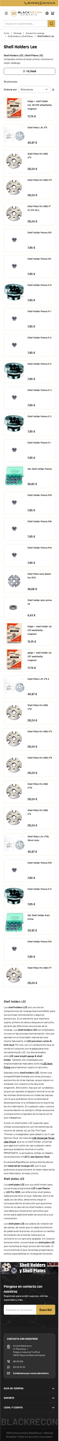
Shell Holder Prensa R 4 (40, 390)
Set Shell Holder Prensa (40, 469)
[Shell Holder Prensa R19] (14, 502)
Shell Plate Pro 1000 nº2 (40, 180)
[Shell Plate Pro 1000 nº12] (14, 712)
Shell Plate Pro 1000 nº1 (39, 968)
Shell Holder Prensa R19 (40, 495)
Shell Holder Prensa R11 (39, 259)
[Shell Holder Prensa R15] (14, 948)
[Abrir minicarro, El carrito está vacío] (52, 13)
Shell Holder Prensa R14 (40, 547)
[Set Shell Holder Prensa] (14, 476)
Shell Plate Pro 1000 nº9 (40, 757)
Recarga (17, 33)
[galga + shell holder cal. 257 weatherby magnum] (14, 659)
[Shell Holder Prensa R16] (14, 528)
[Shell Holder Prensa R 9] (14, 896)
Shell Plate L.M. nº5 (37, 127)
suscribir (45, 1310)
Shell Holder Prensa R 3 (39, 416)
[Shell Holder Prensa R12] (14, 239)
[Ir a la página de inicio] (26, 13)
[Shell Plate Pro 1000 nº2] (14, 187)
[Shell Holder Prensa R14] (14, 554)
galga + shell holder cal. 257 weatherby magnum (40, 656)
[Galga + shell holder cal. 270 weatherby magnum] (14, 633)
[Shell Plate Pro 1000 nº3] (14, 738)
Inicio (6, 33)
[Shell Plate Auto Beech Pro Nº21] (14, 581)
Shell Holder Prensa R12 (40, 232)
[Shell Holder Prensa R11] (14, 266)
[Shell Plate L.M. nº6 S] (14, 686)
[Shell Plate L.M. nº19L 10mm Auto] (14, 843)
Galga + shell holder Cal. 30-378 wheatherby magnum (40, 105)
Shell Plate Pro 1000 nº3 (40, 731)
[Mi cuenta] (47, 13)
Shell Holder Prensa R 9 (39, 889)
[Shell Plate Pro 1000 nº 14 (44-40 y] (14, 213)
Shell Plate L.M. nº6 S (38, 679)
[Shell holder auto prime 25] (14, 607)
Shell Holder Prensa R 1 (39, 442)
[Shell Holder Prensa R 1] (14, 449)
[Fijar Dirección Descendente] (53, 89)
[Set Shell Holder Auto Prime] (14, 922)
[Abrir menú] (6, 13)
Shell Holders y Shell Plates (20, 36)
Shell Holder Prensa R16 (40, 521)
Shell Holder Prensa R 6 (39, 337)
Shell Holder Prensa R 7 (39, 311)
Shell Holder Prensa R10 (40, 863)
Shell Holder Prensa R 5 (39, 364)
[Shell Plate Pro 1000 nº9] (14, 764)
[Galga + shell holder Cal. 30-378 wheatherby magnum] (14, 108)
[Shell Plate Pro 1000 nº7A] (14, 791)
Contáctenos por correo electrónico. (31, 1373)
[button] (29, 71)
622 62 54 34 (49, 3)
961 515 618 (32, 3)
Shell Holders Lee (45, 36)
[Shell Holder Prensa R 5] (14, 371)
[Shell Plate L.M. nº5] (14, 134)
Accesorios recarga (35, 33)
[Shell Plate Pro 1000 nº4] (14, 817)
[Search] (51, 23)
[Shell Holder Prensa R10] (14, 870)
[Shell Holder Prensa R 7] (14, 318)
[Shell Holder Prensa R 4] (14, 397)
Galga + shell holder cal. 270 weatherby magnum (40, 630)
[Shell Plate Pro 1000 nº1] (14, 975)
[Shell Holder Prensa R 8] (14, 292)
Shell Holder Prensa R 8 (40, 285)
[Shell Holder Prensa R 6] (14, 344)
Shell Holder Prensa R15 (40, 941)
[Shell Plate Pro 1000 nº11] (14, 161)
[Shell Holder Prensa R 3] (14, 423)
